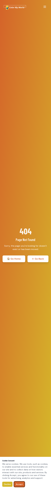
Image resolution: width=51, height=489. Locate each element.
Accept (19, 484)
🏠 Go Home (14, 258)
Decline (7, 484)
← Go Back (38, 258)
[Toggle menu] (45, 7)
